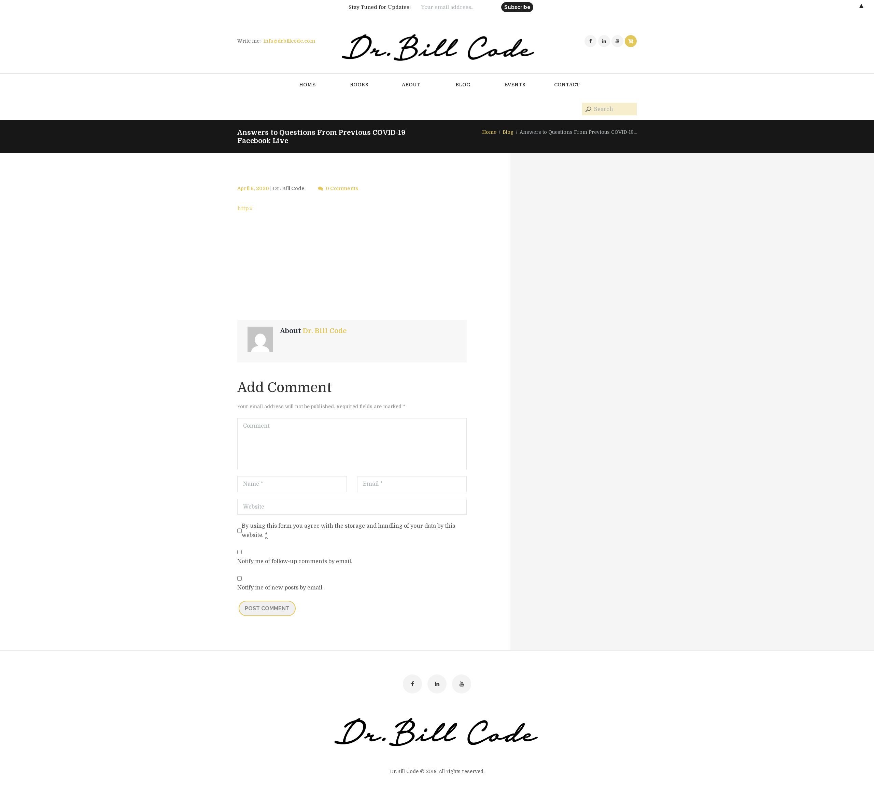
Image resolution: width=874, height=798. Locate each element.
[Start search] (587, 109)
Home (489, 132)
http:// (245, 208)
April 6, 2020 (253, 188)
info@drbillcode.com (289, 41)
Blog (508, 132)
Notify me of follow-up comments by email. (294, 561)
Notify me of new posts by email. (280, 588)
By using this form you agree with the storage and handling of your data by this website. (348, 530)
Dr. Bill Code (289, 188)
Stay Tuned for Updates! (380, 7)
